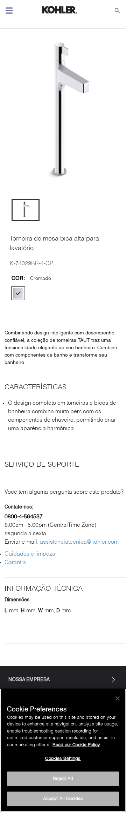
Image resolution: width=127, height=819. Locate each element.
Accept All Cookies (63, 798)
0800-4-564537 (24, 517)
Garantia (15, 562)
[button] (26, 210)
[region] (63, 750)
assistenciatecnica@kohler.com (79, 542)
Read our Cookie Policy (76, 745)
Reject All (63, 778)
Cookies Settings (62, 758)
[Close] (117, 698)
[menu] (9, 10)
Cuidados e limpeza (30, 554)
